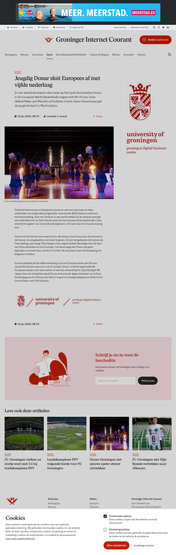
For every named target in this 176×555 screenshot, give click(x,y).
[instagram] (154, 27)
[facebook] (159, 27)
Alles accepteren (116, 545)
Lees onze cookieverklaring (20, 538)
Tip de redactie (120, 27)
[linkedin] (168, 27)
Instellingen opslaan (144, 545)
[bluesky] (163, 27)
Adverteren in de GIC (139, 27)
